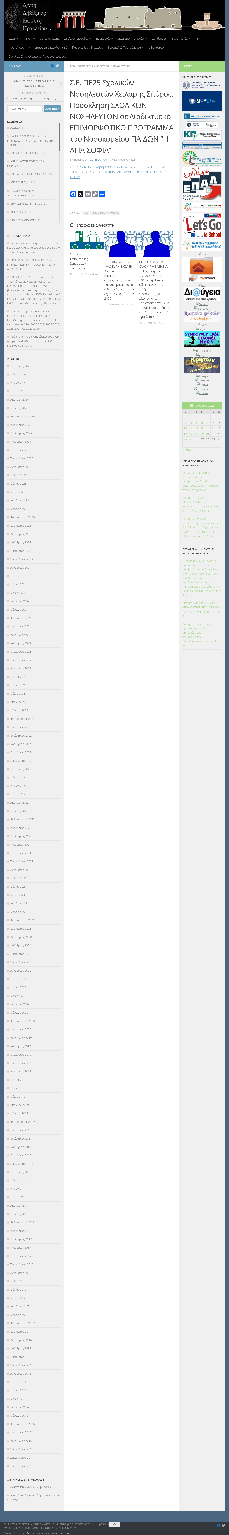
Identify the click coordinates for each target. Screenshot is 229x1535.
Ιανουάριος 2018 (20, 1231)
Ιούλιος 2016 (18, 1382)
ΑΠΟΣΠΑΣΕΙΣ (18, 182)
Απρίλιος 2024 (19, 601)
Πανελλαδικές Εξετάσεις (87, 47)
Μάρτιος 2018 (19, 1214)
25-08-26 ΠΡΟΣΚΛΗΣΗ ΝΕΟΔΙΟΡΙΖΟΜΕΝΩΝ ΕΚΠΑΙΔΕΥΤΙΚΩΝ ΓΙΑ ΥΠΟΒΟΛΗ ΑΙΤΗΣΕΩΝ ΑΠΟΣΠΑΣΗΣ (200, 504)
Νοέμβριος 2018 (20, 1147)
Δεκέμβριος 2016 (21, 1340)
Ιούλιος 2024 (18, 576)
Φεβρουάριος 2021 (22, 920)
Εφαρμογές (103, 39)
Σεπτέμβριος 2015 (21, 1449)
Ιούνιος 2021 (18, 886)
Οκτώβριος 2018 (20, 1155)
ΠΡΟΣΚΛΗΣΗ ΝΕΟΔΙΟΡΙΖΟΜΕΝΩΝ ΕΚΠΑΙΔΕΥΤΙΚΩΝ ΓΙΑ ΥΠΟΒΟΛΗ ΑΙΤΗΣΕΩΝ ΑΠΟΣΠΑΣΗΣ (31, 264)
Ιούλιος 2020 (18, 979)
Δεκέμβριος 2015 (21, 1440)
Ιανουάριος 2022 (20, 828)
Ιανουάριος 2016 (20, 1432)
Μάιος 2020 (17, 995)
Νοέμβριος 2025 (20, 441)
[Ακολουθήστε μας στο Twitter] (57, 66)
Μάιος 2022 (17, 794)
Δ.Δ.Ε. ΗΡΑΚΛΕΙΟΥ (20, 39)
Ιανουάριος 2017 (20, 1331)
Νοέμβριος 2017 (20, 1247)
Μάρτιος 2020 (19, 1012)
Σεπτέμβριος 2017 (21, 1264)
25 (191, 439)
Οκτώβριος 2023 (20, 651)
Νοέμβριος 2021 (20, 844)
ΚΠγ (198, 39)
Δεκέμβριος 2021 (21, 836)
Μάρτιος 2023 (19, 710)
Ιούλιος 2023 (18, 676)
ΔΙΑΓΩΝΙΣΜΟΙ (18, 212)
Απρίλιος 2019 (19, 1105)
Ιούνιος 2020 (18, 987)
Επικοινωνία (179, 39)
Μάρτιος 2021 (19, 912)
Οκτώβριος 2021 (20, 853)
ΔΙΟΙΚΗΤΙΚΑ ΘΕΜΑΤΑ (22, 220)
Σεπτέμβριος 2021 (21, 861)
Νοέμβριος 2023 (20, 643)
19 (196, 434)
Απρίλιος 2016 (19, 1407)
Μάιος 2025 (17, 492)
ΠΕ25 (85, 212)
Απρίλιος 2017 (19, 1306)
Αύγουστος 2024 (20, 567)
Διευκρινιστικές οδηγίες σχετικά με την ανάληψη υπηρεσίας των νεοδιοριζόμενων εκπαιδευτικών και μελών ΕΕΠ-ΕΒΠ (200, 634)
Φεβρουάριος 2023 (22, 718)
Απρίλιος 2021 (19, 903)
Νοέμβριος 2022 (20, 744)
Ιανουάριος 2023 (20, 727)
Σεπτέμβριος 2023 (21, 660)
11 (191, 428)
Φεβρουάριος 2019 (22, 1121)
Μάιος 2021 (17, 895)
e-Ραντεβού (156, 47)
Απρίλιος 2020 (19, 1004)
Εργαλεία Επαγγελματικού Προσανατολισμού (38, 56)
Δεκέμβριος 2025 (21, 433)
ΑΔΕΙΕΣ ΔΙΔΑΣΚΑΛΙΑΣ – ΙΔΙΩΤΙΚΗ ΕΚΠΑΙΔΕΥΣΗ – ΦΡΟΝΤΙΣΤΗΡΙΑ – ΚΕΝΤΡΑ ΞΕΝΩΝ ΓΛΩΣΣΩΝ (30, 140)
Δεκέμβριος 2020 (21, 937)
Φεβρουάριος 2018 (22, 1222)
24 (185, 439)
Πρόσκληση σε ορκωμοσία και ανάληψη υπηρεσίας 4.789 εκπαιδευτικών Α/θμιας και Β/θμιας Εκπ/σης (33, 341)
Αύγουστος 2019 (20, 1071)
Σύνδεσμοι (159, 39)
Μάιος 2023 (17, 693)
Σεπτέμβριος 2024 (21, 559)
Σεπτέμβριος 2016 (21, 1365)
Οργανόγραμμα (49, 39)
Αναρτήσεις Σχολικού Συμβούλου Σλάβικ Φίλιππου (33, 1497)
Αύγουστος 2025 (20, 467)
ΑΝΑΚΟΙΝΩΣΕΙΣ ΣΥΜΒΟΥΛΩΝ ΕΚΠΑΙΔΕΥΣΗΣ (100, 66)
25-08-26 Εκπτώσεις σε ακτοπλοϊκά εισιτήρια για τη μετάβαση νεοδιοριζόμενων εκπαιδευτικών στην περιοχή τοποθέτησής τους (200, 481)
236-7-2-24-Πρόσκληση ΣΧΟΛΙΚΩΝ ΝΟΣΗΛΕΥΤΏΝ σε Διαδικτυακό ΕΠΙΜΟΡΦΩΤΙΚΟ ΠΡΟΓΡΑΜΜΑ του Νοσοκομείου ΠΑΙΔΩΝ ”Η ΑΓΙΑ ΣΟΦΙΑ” (118, 172)
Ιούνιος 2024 (18, 584)
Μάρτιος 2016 (19, 1415)
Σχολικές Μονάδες (76, 39)
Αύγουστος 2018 (20, 1172)
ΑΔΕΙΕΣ (14, 127)
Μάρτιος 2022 (19, 811)
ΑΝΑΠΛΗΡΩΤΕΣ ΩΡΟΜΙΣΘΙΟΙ (27, 174)
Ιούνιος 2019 (18, 1088)
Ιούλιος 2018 (18, 1180)
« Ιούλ (186, 450)
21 (207, 434)
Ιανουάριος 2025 (20, 525)
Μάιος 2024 (17, 592)
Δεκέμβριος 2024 (21, 534)
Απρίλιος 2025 (19, 500)
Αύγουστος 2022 (20, 769)
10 (185, 428)
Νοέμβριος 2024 (20, 542)
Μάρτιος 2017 (19, 1315)
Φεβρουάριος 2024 (22, 618)
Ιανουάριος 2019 (20, 1130)
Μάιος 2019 (17, 1096)
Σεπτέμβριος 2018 (21, 1163)
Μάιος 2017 (17, 1298)
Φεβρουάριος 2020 (22, 1021)
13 (202, 428)
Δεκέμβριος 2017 (21, 1239)
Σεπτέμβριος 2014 (21, 1457)
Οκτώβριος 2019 (20, 1054)
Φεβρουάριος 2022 (22, 819)
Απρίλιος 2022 (19, 802)
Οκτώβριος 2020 (20, 954)
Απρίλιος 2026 (19, 399)
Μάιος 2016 (17, 1398)
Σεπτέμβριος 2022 (21, 760)
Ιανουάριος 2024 (20, 626)
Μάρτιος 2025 (19, 509)
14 (207, 428)
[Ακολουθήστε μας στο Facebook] (52, 66)
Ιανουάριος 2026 (20, 425)
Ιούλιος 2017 (18, 1281)
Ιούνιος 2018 (18, 1189)
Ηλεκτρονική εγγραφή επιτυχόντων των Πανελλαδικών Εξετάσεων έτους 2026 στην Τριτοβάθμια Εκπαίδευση (33, 247)
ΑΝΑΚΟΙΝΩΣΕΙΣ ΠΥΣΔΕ (23, 153)
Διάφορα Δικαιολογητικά (51, 47)
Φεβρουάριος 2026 (22, 416)
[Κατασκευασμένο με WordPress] (28, 1533)
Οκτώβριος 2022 (20, 752)
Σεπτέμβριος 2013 (21, 1466)
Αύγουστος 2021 (20, 870)
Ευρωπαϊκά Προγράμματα (124, 47)
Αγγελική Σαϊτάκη (96, 159)
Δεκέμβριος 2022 (21, 735)
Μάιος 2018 (17, 1197)
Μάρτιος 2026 (19, 408)
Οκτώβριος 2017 (20, 1256)
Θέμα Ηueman (61, 1533)
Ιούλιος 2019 (18, 1079)
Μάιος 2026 (17, 391)
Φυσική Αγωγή (18, 47)
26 (196, 439)
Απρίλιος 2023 (19, 702)
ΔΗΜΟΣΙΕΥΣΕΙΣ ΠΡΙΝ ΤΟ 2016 (27, 203)
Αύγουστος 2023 (20, 668)
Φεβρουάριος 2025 (22, 517)
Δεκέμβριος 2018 (21, 1138)
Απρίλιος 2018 (19, 1205)
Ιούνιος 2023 (18, 685)
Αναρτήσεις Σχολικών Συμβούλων (30, 1487)
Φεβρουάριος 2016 (22, 1424)
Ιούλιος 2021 (18, 878)
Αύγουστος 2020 (20, 970)
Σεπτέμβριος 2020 (21, 962)
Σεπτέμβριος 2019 (21, 1063)
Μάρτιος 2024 (19, 609)
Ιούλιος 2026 (18, 374)
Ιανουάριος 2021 (20, 928)
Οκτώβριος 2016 (20, 1357)
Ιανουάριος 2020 (20, 1029)
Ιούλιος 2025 (18, 475)
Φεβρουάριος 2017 (22, 1323)
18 (191, 434)
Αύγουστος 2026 (20, 366)
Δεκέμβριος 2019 (21, 1037)
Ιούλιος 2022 (18, 777)
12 (196, 428)
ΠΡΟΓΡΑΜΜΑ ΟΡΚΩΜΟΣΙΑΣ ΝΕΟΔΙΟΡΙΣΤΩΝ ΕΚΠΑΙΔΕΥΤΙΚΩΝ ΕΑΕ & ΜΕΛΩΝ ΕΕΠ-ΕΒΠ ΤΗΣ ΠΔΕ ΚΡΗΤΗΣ (201, 609)
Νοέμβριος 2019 (20, 1046)
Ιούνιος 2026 (18, 383)
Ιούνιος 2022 (18, 786)
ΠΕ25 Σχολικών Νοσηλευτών (105, 212)
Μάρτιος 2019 (19, 1113)
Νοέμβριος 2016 (20, 1348)
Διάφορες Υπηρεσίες (131, 39)
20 (202, 434)
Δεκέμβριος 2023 (21, 634)
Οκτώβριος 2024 (20, 551)
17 (185, 434)
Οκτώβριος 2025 (20, 450)
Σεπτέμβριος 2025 (21, 458)
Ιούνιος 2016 (18, 1390)
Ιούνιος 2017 (18, 1289)
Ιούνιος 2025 (18, 483)
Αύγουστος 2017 (20, 1273)
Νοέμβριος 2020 (20, 945)
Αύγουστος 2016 (20, 1373)
